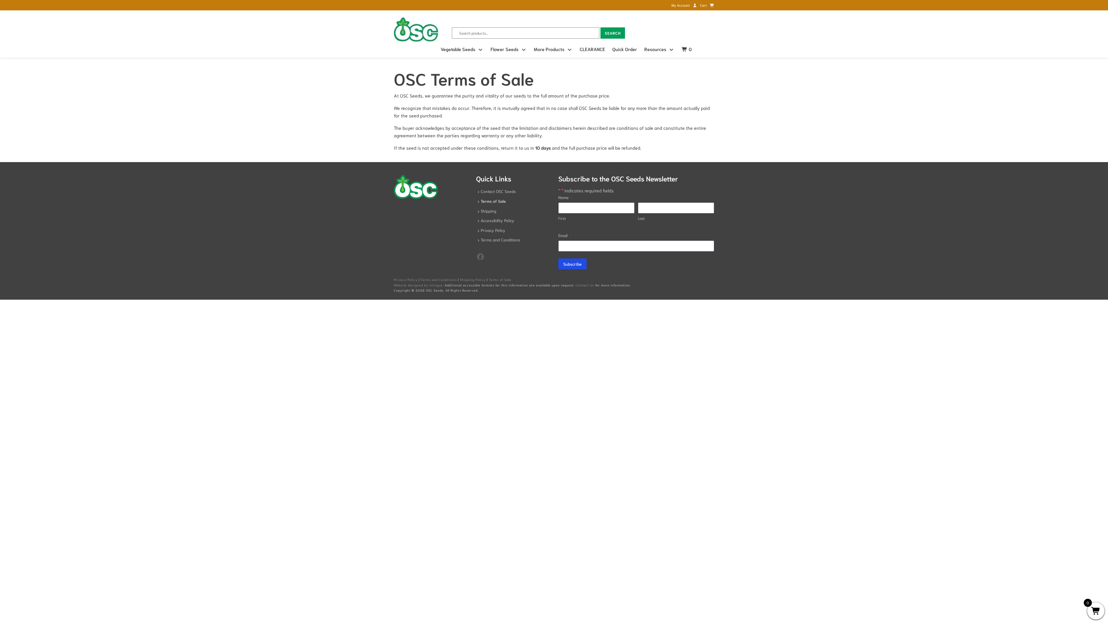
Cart (704, 5)
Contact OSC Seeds (498, 191)
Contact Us (585, 285)
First (562, 218)
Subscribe (572, 264)
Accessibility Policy (497, 220)
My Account (680, 5)
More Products (549, 49)
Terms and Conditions (500, 239)
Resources (655, 49)
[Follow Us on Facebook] (480, 256)
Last (641, 218)
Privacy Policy (493, 230)
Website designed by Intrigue (418, 285)
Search (613, 33)
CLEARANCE (592, 49)
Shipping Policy (473, 279)
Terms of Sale (493, 201)
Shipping (488, 210)
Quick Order (624, 49)
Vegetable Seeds (458, 49)
